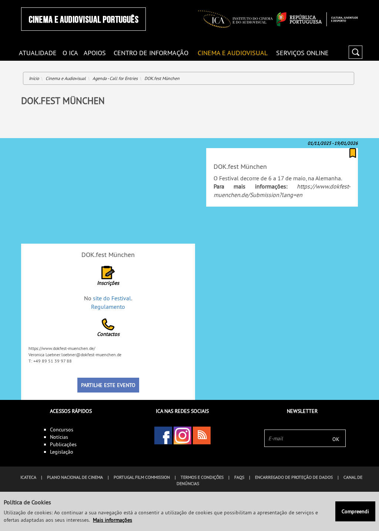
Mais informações (112, 520)
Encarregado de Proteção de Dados (294, 477)
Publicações (63, 444)
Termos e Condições (202, 477)
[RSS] (202, 435)
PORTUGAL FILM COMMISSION (142, 477)
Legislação (61, 451)
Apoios (95, 52)
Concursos (61, 429)
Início (34, 78)
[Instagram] (182, 435)
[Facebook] (163, 435)
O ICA (70, 52)
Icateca (28, 477)
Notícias (59, 437)
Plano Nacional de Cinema (75, 477)
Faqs (239, 477)
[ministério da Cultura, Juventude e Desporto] (317, 19)
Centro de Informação (151, 52)
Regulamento (108, 306)
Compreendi (355, 511)
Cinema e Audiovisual (233, 52)
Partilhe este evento (108, 385)
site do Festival (112, 298)
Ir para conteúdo (348, 3)
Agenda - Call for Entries (115, 78)
